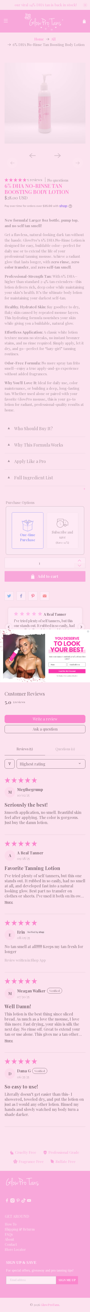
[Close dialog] (88, 631)
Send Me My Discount (67, 671)
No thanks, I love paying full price (66, 676)
